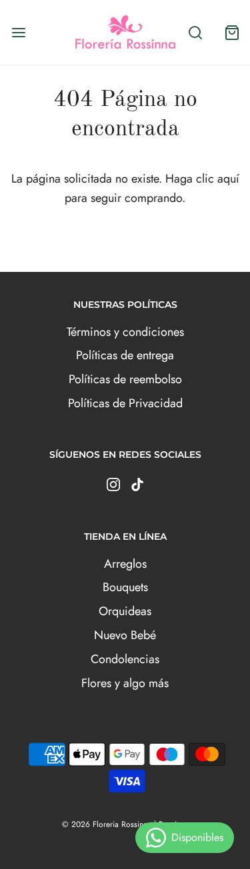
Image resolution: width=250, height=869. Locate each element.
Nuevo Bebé (125, 635)
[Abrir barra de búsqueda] (195, 32)
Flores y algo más (125, 683)
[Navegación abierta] (18, 32)
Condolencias (125, 659)
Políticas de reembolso (125, 379)
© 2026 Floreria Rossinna (106, 824)
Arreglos (125, 563)
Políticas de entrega (125, 355)
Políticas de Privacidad (125, 403)
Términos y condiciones (125, 332)
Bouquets (125, 587)
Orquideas (125, 611)
